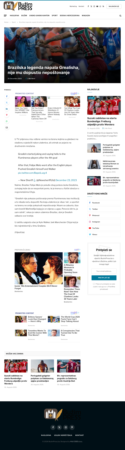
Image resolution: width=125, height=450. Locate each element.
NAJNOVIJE (114, 6)
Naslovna (14, 15)
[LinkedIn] (6, 108)
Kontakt (81, 6)
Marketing (73, 6)
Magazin (86, 15)
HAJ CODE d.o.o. (76, 441)
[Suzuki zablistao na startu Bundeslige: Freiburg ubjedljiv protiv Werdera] (16, 365)
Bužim (24, 15)
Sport (55, 15)
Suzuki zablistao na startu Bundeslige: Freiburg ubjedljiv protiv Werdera (15, 379)
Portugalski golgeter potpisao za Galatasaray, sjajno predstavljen (42, 378)
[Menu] (5, 15)
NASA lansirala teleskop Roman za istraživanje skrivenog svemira (111, 165)
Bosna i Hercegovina (69, 15)
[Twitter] (6, 102)
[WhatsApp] (6, 121)
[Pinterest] (6, 115)
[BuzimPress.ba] (18, 6)
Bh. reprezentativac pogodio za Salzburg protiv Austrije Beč (67, 378)
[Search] (120, 15)
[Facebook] (6, 96)
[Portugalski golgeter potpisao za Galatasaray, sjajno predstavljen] (42, 365)
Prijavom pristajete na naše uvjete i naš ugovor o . (104, 286)
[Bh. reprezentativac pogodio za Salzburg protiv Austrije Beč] (68, 365)
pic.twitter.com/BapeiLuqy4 (32, 172)
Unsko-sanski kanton (39, 15)
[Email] (6, 127)
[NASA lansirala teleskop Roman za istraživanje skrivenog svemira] (94, 164)
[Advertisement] (62, 41)
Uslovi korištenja (63, 435)
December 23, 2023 (66, 180)
